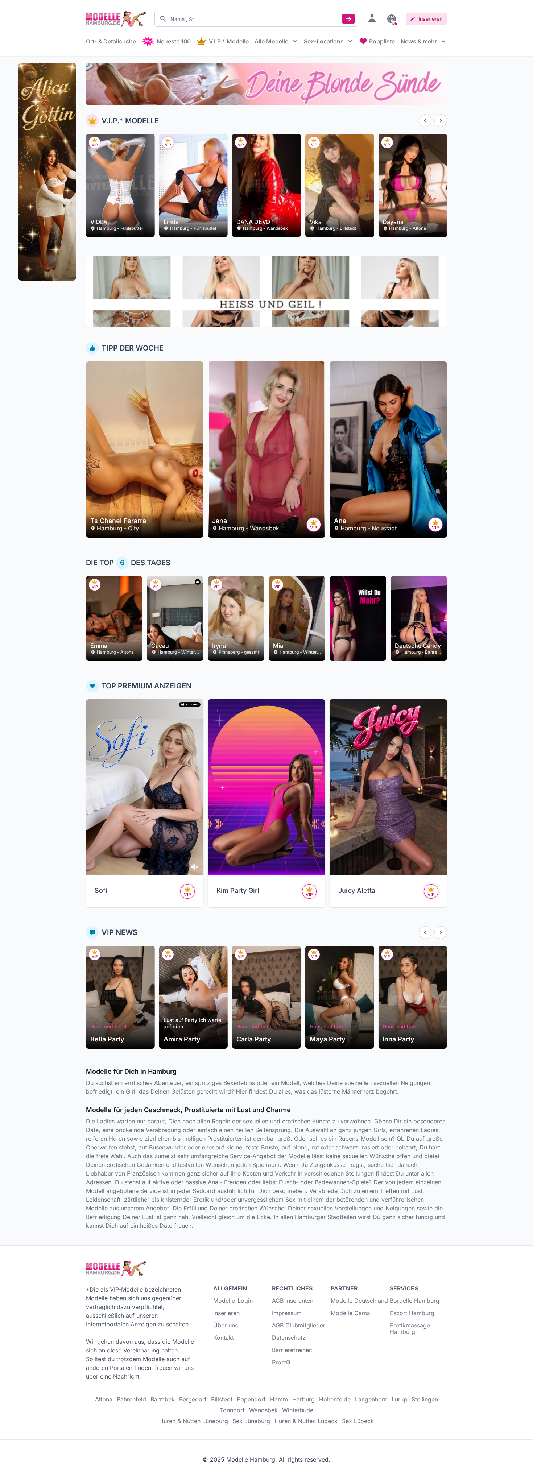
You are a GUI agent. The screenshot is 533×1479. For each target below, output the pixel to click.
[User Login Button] (372, 18)
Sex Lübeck (358, 1421)
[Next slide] (440, 120)
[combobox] (256, 19)
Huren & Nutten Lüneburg (193, 1421)
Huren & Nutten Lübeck (306, 1421)
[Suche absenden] (348, 19)
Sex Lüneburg (251, 1421)
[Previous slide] (425, 120)
